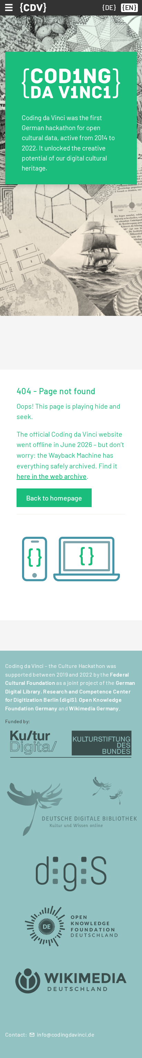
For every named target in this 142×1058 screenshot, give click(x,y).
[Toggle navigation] (10, 7)
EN (129, 7)
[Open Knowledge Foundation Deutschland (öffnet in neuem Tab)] (71, 926)
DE (109, 7)
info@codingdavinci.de (65, 1034)
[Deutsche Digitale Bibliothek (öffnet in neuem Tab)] (71, 805)
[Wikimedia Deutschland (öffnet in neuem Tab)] (71, 981)
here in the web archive (52, 476)
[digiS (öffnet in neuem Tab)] (71, 870)
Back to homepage (54, 498)
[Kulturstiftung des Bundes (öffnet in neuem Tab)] (71, 743)
